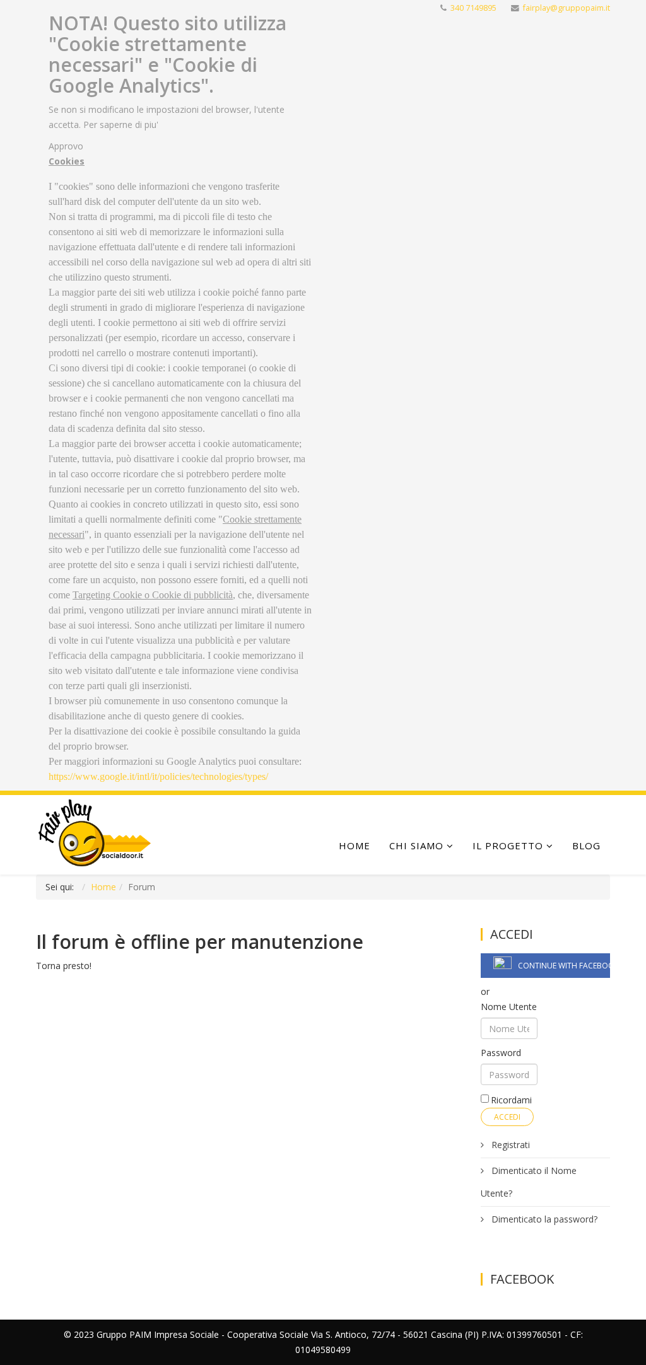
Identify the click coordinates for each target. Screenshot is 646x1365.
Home (354, 845)
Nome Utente (509, 1007)
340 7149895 (473, 8)
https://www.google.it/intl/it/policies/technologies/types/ (158, 776)
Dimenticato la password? (543, 1219)
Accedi (507, 1117)
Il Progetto (508, 845)
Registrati (509, 1145)
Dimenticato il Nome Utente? (529, 1182)
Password (501, 1053)
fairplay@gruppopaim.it (566, 8)
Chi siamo (416, 845)
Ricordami (511, 1100)
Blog (586, 845)
